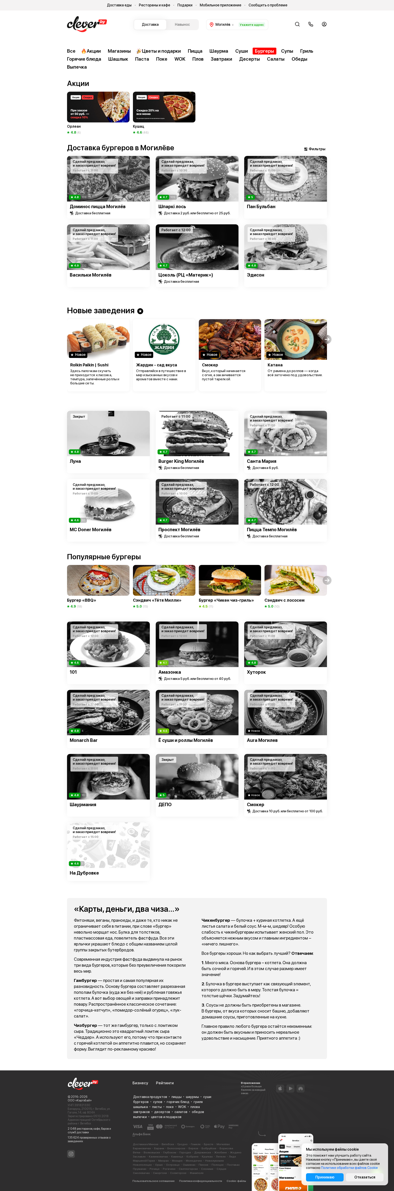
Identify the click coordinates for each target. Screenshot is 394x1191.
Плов (198, 59)
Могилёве (223, 1144)
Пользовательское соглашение (153, 1181)
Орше (159, 1164)
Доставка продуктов (150, 1097)
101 (73, 672)
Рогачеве (169, 1168)
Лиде (232, 1156)
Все (71, 51)
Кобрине (193, 1156)
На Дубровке (84, 873)
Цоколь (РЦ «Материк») (185, 275)
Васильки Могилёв (90, 275)
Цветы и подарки (161, 51)
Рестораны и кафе (154, 5)
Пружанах (139, 1168)
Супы (287, 51)
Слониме (207, 1168)
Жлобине (220, 1152)
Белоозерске (176, 1148)
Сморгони (160, 1173)
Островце (173, 1164)
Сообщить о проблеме (268, 5)
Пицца (195, 51)
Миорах (163, 1160)
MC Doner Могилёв (90, 529)
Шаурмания (83, 804)
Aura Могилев (262, 740)
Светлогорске (188, 1168)
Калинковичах (158, 1156)
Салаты (276, 59)
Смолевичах (141, 1173)
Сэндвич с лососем (284, 600)
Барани (159, 1148)
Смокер (210, 364)
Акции (94, 51)
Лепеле (221, 1156)
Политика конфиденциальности (200, 1181)
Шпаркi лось (172, 206)
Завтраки (221, 59)
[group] (98, 113)
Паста (142, 59)
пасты (157, 1107)
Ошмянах (189, 1164)
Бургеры (264, 51)
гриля (198, 1102)
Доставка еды (119, 5)
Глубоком (169, 1152)
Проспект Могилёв (179, 529)
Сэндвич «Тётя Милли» (157, 600)
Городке (185, 1152)
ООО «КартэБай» (80, 1100)
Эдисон (255, 275)
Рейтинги (165, 1083)
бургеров (141, 1102)
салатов (180, 1112)
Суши (241, 51)
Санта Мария (261, 461)
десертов (162, 1112)
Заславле (139, 1156)
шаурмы (192, 1097)
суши (207, 1097)
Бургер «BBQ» (81, 600)
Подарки (184, 5)
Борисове (226, 1148)
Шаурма (219, 51)
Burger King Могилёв (181, 461)
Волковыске (152, 1152)
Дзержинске (202, 1152)
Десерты (249, 59)
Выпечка (77, 67)
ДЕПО (165, 804)
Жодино (235, 1152)
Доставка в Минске (145, 1144)
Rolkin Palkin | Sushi (89, 364)
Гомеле (196, 1144)
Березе (193, 1148)
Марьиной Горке (144, 1160)
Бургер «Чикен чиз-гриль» (226, 600)
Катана (275, 364)
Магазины (119, 51)
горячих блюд (178, 1102)
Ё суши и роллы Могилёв (185, 740)
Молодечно (194, 1160)
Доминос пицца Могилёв (98, 206)
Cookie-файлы (236, 1181)
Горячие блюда (84, 59)
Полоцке (218, 1164)
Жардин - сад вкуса (156, 364)
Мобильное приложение (220, 5)
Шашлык (118, 59)
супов (157, 1102)
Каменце (177, 1156)
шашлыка (140, 1107)
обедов (198, 1112)
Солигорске (178, 1173)
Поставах (233, 1164)
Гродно (182, 1144)
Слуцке (221, 1168)
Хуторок (256, 672)
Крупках (207, 1156)
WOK (179, 59)
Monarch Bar (84, 740)
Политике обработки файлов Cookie (349, 1168)
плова (195, 1107)
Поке (161, 59)
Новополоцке (142, 1164)
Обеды (299, 59)
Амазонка (169, 672)
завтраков (141, 1112)
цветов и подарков (166, 1117)
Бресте (208, 1144)
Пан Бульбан (261, 206)
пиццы (176, 1097)
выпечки (140, 1117)
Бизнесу (140, 1083)
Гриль (306, 51)
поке (170, 1107)
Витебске (168, 1144)
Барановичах (142, 1148)
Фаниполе (197, 1173)
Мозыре (177, 1160)
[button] (66, 105)
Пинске (203, 1164)
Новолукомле (214, 1160)
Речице (155, 1168)
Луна (75, 461)
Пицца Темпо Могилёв (272, 529)
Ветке (136, 1152)
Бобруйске (209, 1148)
